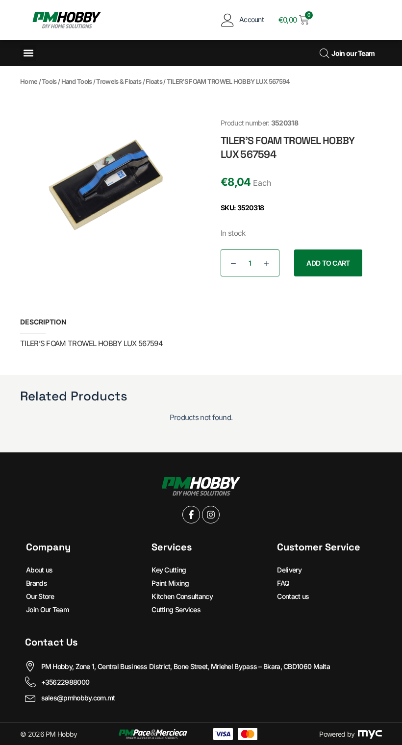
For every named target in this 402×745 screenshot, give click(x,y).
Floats (154, 81)
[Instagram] (211, 514)
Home (28, 81)
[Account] (227, 19)
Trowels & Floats (118, 81)
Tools (49, 81)
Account (251, 19)
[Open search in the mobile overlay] (323, 53)
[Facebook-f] (191, 514)
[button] (28, 53)
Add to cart (328, 263)
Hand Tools (76, 81)
